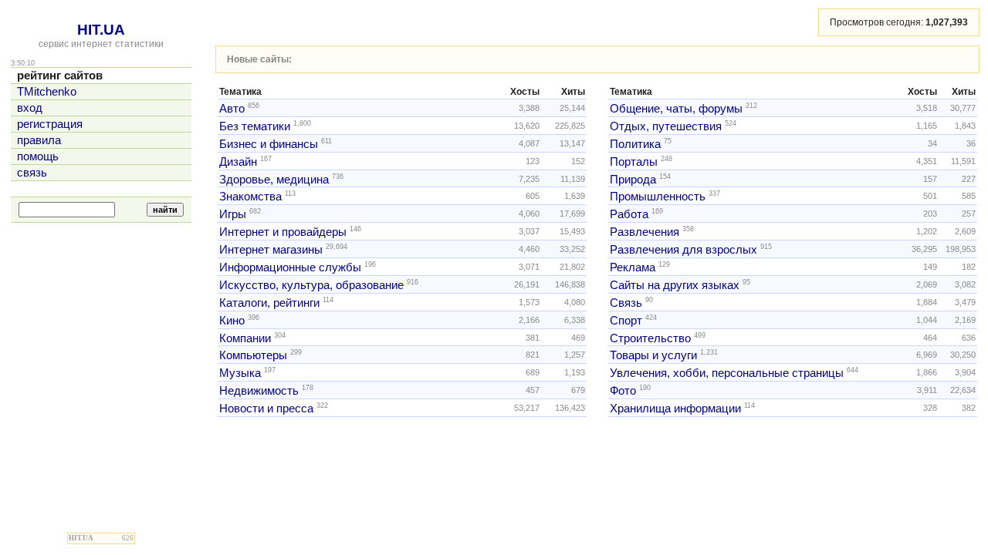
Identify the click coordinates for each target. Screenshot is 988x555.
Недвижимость (259, 391)
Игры (232, 214)
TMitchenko (46, 92)
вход (29, 108)
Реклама (632, 267)
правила (39, 140)
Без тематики (254, 126)
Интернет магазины (271, 250)
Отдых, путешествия (666, 126)
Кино (232, 320)
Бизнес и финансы (268, 144)
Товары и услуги (653, 355)
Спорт (626, 320)
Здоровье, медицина (274, 179)
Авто (232, 109)
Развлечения (644, 232)
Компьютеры (253, 355)
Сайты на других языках (674, 285)
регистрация (50, 124)
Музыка (240, 373)
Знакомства (250, 196)
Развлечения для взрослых (683, 250)
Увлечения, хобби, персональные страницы (727, 373)
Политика (635, 144)
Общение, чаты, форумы (676, 109)
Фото (623, 391)
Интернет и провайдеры (283, 232)
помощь (38, 156)
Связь (626, 303)
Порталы (634, 162)
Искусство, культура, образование (311, 285)
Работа (629, 214)
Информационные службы (290, 267)
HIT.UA (101, 30)
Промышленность (657, 196)
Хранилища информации (675, 408)
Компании (245, 337)
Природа (633, 179)
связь (32, 172)
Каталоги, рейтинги (269, 303)
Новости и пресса (266, 408)
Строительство (650, 337)
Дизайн (238, 162)
